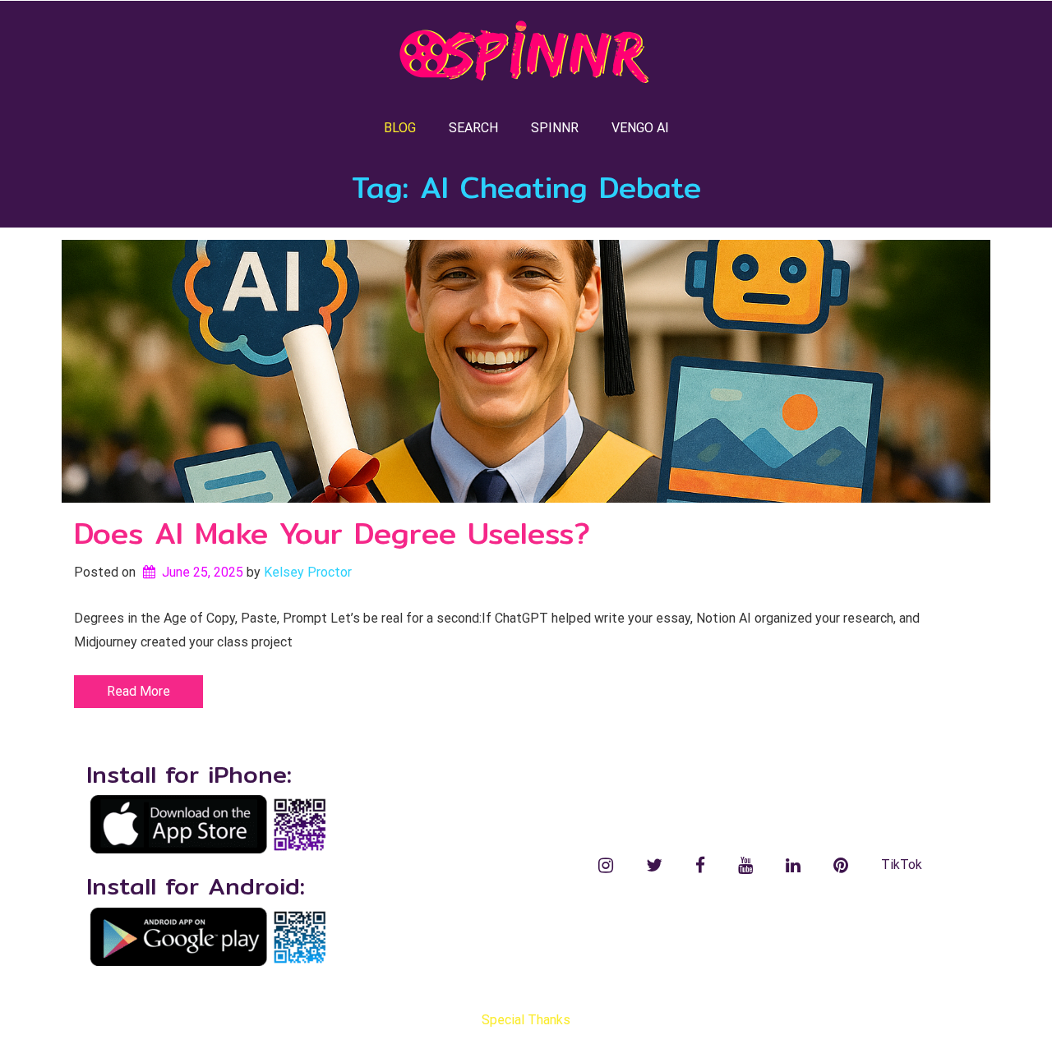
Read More (138, 691)
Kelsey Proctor (308, 572)
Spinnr (555, 128)
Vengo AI (640, 128)
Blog (400, 128)
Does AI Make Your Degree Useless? (332, 533)
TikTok (901, 864)
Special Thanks (526, 1020)
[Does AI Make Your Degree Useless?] (526, 371)
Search (473, 128)
